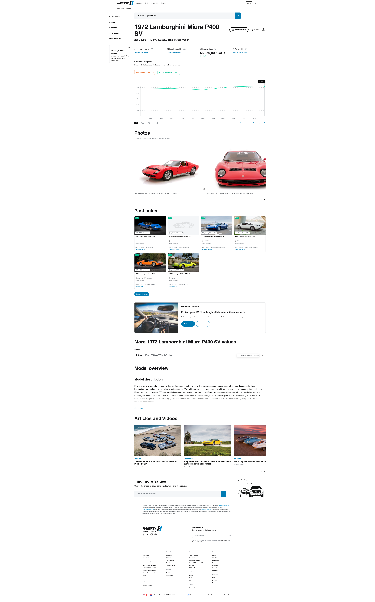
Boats (144, 575)
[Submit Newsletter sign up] (229, 535)
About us (214, 557)
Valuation (168, 557)
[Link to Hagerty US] (144, 594)
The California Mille (194, 560)
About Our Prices (223, 505)
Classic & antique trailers (150, 572)
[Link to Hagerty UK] (151, 594)
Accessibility (206, 594)
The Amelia (192, 557)
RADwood (192, 567)
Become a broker (147, 585)
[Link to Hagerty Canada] (147, 594)
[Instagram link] (152, 534)
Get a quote (188, 324)
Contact (214, 567)
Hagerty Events (193, 555)
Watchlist (128, 8)
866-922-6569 (169, 575)
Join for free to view (141, 52)
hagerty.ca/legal (206, 509)
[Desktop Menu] (255, 3)
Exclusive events (170, 565)
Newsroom (215, 565)
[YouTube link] (155, 534)
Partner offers (170, 560)
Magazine (168, 562)
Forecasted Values (148, 509)
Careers (214, 562)
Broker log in (146, 587)
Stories (191, 577)
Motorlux (191, 565)
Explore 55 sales (142, 294)
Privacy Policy (224, 540)
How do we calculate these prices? (252, 123)
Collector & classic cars (149, 567)
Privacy (214, 580)
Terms (214, 583)
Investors (215, 570)
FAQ (213, 577)
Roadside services (171, 572)
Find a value (120, 8)
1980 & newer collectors (149, 565)
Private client (146, 577)
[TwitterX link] (148, 534)
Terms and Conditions (198, 541)
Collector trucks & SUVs (149, 570)
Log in (249, 3)
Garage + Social (193, 587)
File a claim (146, 557)
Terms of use (227, 594)
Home (214, 555)
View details (139, 249)
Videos (191, 575)
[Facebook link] (144, 534)
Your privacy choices (195, 594)
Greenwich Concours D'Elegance (198, 562)
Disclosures (214, 594)
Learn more (203, 324)
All (190, 580)
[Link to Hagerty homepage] (152, 529)
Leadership (215, 560)
